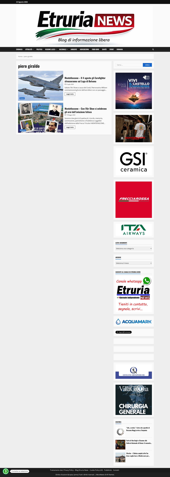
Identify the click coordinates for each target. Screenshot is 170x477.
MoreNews (100, 475)
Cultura (118, 422)
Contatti (116, 470)
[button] (153, 49)
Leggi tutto (70, 94)
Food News (95, 49)
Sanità (104, 49)
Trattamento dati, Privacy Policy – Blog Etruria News (69, 470)
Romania (120, 49)
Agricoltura (84, 49)
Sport (111, 49)
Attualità (28, 49)
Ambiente (74, 49)
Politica (39, 49)
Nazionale (62, 49)
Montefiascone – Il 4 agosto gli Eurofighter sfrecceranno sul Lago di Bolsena (40, 86)
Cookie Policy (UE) (96, 470)
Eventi (22, 98)
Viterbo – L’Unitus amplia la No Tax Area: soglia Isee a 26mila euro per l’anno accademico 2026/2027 (137, 454)
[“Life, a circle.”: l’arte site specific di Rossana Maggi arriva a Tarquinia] (120, 432)
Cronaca (19, 49)
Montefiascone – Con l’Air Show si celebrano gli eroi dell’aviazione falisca (40, 118)
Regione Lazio (50, 49)
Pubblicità (108, 470)
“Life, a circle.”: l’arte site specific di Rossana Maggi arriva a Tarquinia (138, 429)
